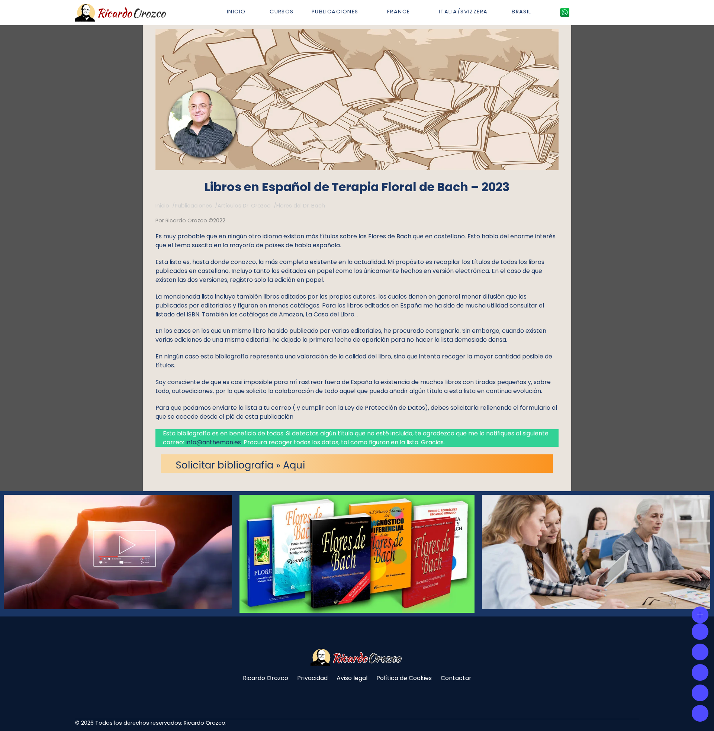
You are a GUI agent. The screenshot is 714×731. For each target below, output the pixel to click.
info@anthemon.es (213, 442)
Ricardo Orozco (265, 678)
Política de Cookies (404, 678)
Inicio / (165, 205)
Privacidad (312, 678)
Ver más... (78, 570)
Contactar (456, 678)
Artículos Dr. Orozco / (247, 205)
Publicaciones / (196, 205)
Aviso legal (352, 678)
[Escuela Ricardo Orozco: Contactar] (564, 12)
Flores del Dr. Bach (300, 205)
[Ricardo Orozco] (121, 13)
